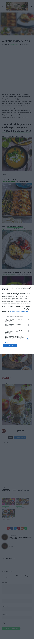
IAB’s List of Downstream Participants (19, 311)
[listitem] (17, 316)
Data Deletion (8, 351)
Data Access (17, 351)
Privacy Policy (26, 351)
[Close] (30, 288)
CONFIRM (10, 345)
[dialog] (17, 319)
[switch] (28, 319)
